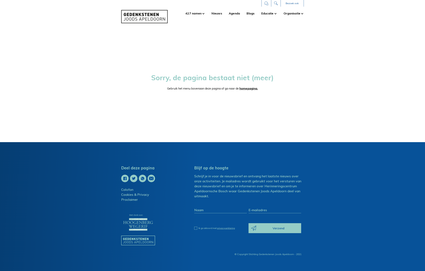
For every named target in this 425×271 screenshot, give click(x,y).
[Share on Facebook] (125, 178)
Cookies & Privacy (135, 194)
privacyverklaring (226, 228)
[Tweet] (134, 178)
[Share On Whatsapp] (143, 178)
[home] (144, 16)
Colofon (127, 189)
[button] (292, 3)
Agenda (234, 13)
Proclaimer (129, 199)
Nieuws (217, 13)
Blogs (251, 13)
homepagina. (248, 88)
